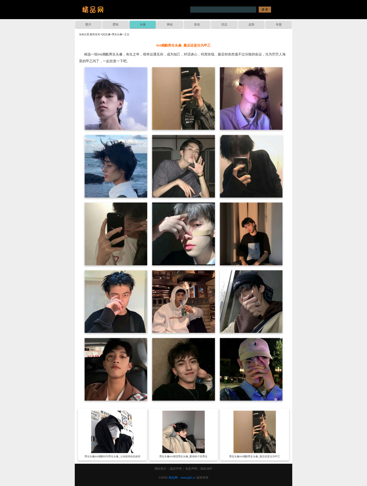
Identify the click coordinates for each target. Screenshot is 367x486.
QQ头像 (106, 34)
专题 (279, 24)
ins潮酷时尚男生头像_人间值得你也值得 (117, 456)
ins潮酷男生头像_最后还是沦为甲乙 (259, 456)
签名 (197, 24)
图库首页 (95, 34)
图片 (88, 24)
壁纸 (116, 24)
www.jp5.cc (188, 477)
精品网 (173, 477)
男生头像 (117, 34)
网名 (170, 24)
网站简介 (161, 468)
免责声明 (191, 468)
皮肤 (251, 24)
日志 (224, 24)
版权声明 (176, 468)
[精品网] (93, 9)
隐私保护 (206, 468)
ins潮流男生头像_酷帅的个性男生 (188, 456)
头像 (143, 24)
